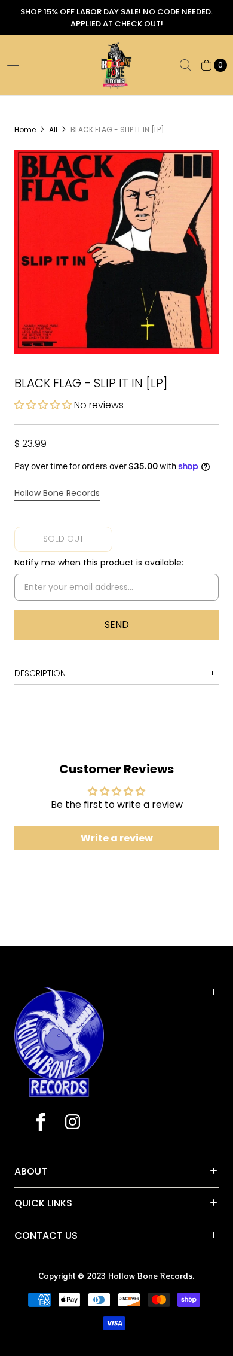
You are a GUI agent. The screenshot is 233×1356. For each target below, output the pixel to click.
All (53, 129)
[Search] (185, 65)
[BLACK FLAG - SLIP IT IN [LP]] (116, 252)
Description (40, 673)
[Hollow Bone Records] (116, 65)
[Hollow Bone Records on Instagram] (72, 1123)
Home (25, 129)
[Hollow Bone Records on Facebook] (40, 1123)
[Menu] (13, 65)
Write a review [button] (117, 838)
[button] (44, 405)
